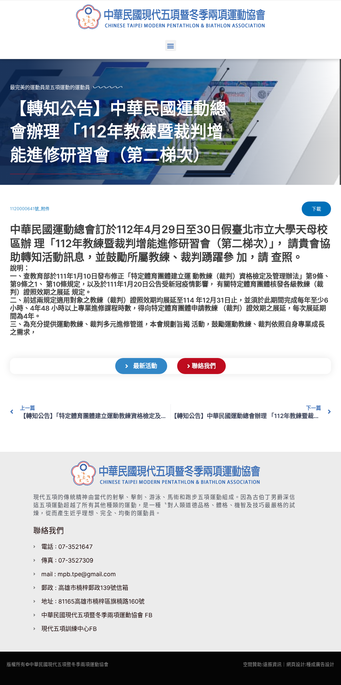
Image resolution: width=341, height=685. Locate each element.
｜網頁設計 (293, 664)
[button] (170, 45)
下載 (316, 209)
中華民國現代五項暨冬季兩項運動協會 (69, 664)
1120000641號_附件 (30, 208)
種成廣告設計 (320, 664)
